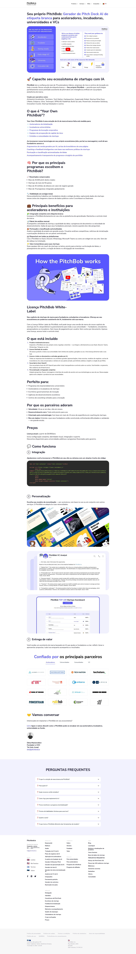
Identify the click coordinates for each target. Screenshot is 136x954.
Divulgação (48, 893)
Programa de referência (74, 864)
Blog (89, 843)
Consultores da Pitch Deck (53, 898)
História (69, 845)
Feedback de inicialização (52, 903)
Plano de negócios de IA (52, 853)
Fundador (69, 848)
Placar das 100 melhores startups (98, 863)
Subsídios (48, 895)
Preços (47, 920)
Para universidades (72, 859)
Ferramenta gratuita (51, 879)
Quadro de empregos (51, 911)
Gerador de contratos (51, 882)
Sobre (68, 843)
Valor (68, 851)
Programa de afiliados (73, 867)
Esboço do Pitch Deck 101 (96, 860)
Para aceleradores (72, 862)
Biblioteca (91, 866)
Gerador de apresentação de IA (54, 864)
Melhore (47, 845)
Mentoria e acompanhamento (54, 909)
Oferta (90, 874)
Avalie (47, 848)
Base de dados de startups (96, 855)
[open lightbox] (68, 49)
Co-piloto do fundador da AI (53, 859)
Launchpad (91, 845)
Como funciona (92, 852)
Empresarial (48, 843)
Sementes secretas (94, 868)
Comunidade (92, 876)
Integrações (48, 876)
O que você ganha (50, 917)
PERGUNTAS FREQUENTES (96, 857)
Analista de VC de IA (51, 874)
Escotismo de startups (52, 901)
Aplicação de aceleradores (53, 856)
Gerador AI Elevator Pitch (53, 862)
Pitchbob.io (31, 840)
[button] (74, 4)
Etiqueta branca (50, 906)
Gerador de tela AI (51, 867)
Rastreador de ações (51, 884)
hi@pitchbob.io (31, 851)
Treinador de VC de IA (52, 851)
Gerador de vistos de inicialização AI (55, 870)
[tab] (50, 662)
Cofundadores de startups (53, 914)
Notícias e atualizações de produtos (96, 849)
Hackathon (91, 871)
